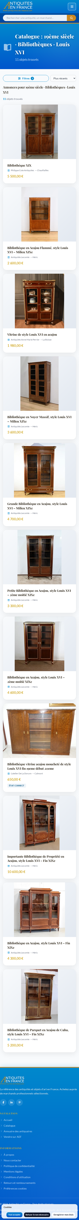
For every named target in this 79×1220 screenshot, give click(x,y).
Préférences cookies (15, 1188)
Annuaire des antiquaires (18, 1131)
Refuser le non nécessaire (37, 1214)
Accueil (8, 1119)
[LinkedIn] (11, 1102)
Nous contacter (12, 1160)
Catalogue (9, 1125)
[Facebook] (3, 1102)
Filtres (27, 78)
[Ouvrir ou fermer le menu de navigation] (72, 6)
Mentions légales (13, 1171)
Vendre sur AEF (12, 1136)
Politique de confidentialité (19, 1166)
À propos (9, 1154)
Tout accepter (14, 1214)
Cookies (8, 1207)
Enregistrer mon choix (63, 1214)
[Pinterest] (19, 1102)
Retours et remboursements (19, 1182)
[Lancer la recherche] (71, 18)
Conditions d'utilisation (17, 1177)
